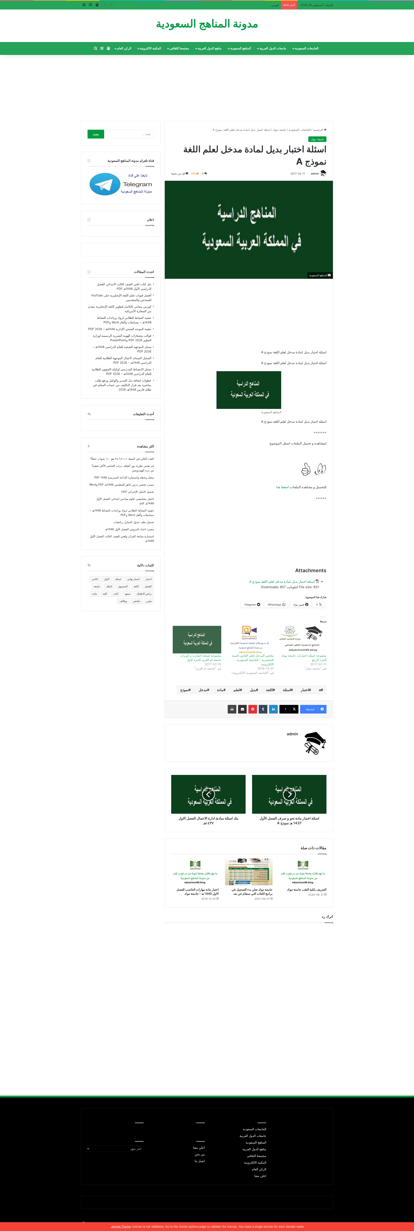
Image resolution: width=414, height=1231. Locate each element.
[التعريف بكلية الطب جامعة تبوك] (302, 872)
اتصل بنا (200, 1161)
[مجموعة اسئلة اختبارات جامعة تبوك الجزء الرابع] (302, 639)
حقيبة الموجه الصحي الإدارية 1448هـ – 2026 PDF (119, 329)
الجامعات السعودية (306, 48)
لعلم (237, 690)
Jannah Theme (121, 1226)
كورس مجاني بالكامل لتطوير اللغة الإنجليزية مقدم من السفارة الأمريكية (236, 5)
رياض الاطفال (144, 593)
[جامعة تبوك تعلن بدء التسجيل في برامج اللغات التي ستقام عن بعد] (249, 872)
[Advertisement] (207, 86)
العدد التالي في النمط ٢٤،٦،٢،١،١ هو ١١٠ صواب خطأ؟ (122, 458)
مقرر (149, 601)
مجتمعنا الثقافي (179, 48)
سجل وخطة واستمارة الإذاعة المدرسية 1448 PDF (124, 477)
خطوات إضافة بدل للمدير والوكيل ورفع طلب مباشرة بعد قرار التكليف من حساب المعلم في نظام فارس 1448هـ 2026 (122, 385)
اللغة (269, 690)
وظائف (123, 601)
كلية (105, 593)
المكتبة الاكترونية (150, 48)
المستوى (123, 586)
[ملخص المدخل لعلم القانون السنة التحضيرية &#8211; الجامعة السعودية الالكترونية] (250, 639)
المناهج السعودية (240, 48)
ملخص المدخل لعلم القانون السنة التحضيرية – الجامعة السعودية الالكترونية (253, 660)
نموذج (184, 690)
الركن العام (124, 48)
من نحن (200, 1154)
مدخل (203, 690)
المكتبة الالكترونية (255, 1162)
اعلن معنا (260, 1176)
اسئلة (287, 690)
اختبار (305, 690)
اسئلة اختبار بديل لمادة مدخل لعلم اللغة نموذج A (282, 582)
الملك (109, 586)
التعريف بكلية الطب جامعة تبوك (306, 889)
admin (315, 173)
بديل (253, 690)
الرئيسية (318, 129)
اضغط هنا (282, 487)
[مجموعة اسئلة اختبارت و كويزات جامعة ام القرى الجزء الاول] (197, 639)
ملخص (136, 601)
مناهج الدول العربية (210, 48)
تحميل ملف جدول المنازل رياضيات (133, 522)
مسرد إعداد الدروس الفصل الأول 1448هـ (129, 529)
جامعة (97, 586)
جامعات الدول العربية (273, 48)
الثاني (95, 579)
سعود (127, 593)
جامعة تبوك (279, 129)
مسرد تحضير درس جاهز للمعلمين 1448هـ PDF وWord (121, 484)
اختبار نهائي (133, 579)
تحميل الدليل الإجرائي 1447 (137, 491)
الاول (106, 579)
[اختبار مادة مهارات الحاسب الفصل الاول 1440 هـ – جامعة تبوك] (195, 872)
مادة (220, 690)
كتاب (116, 593)
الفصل (148, 586)
